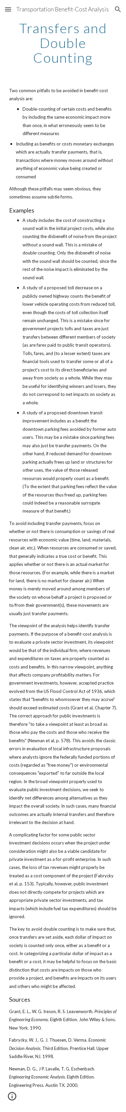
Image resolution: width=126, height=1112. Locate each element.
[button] (8, 9)
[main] (63, 43)
